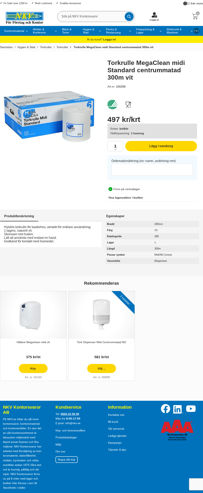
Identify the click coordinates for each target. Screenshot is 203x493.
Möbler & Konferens (39, 31)
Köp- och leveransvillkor (70, 430)
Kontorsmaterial (14, 30)
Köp (27, 370)
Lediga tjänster (117, 435)
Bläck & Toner (66, 31)
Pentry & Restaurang (113, 31)
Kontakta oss (116, 414)
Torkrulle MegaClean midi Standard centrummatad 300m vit (113, 47)
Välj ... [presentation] (96, 370)
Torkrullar (46, 47)
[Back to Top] (196, 467)
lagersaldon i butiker (125, 197)
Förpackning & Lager (145, 31)
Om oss (60, 451)
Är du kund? (101, 39)
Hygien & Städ (88, 31)
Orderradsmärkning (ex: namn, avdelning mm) (143, 161)
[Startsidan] (22, 16)
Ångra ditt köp (66, 459)
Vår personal (116, 428)
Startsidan (6, 47)
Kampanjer (115, 442)
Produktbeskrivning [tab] (19, 216)
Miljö (58, 444)
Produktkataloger (66, 437)
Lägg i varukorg (149, 147)
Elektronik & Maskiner (174, 31)
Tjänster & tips (117, 449)
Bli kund (113, 421)
